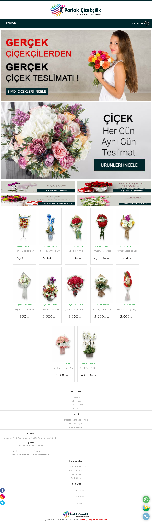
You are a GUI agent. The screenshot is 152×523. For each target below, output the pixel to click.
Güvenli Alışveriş (76, 427)
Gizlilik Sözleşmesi (76, 423)
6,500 (101, 257)
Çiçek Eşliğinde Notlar (76, 466)
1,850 (24, 316)
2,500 (101, 316)
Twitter (79, 503)
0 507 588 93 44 (137, 23)
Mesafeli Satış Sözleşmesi (76, 420)
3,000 (50, 257)
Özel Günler (76, 478)
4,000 (88, 375)
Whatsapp (38, 451)
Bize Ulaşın (76, 408)
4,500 (76, 257)
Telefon (16, 451)
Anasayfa (76, 397)
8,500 (76, 316)
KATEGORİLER (11, 23)
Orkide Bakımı (76, 474)
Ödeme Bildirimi (76, 405)
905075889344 (40, 452)
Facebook (79, 490)
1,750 (127, 257)
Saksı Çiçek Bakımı (76, 470)
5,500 (50, 316)
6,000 (63, 375)
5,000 (24, 257)
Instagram (79, 496)
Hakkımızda (76, 401)
